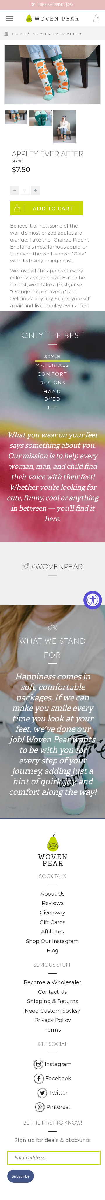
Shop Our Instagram (52, 941)
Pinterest (58, 1107)
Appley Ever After (47, 154)
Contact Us (52, 992)
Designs (52, 382)
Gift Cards (53, 922)
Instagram (58, 1064)
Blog (53, 950)
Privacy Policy (52, 1020)
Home (19, 33)
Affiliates (52, 931)
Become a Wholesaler (52, 982)
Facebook (58, 1078)
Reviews (53, 903)
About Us (53, 894)
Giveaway (52, 913)
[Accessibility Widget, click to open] (92, 600)
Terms (52, 1030)
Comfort (52, 374)
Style (52, 356)
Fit (52, 407)
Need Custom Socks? (52, 1011)
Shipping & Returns (52, 1001)
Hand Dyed (52, 395)
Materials (52, 365)
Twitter (58, 1093)
